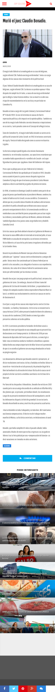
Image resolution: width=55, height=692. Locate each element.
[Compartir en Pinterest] (23, 689)
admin (5, 62)
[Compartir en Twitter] (13, 689)
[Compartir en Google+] (32, 689)
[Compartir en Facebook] (4, 689)
